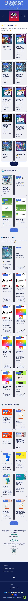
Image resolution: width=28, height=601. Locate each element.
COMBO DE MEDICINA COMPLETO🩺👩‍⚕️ (6, 188)
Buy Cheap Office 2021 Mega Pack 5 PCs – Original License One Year (20, 513)
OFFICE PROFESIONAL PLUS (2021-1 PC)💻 (20, 423)
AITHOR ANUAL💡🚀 (20, 387)
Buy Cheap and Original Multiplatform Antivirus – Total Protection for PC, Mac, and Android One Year (20, 486)
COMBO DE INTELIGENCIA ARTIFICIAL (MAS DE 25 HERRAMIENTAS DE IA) (20, 49)
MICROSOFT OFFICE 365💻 (6, 441)
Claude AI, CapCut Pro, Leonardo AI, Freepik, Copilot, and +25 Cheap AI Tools (20, 128)
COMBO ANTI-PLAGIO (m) (6, 154)
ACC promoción (19, 254)
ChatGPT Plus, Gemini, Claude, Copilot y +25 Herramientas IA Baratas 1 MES (20, 102)
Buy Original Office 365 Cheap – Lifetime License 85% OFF (7, 419)
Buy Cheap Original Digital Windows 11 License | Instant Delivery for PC (7, 465)
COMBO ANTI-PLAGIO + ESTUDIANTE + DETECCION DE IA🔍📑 (7, 77)
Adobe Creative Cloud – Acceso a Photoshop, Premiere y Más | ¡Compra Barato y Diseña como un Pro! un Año (20, 355)
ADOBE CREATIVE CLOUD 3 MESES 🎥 (20, 321)
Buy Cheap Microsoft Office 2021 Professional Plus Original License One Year (7, 514)
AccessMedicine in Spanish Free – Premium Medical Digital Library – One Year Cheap (7, 323)
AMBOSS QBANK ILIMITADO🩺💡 (20, 183)
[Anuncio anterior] (2, 4)
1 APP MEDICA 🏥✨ (7, 262)
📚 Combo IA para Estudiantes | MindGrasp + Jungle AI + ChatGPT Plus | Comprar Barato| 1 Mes (7, 128)
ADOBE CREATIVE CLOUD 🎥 (7, 387)
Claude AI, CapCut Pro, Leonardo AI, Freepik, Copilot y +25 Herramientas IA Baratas (7, 102)
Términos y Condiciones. (8, 568)
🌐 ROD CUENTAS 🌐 (11, 597)
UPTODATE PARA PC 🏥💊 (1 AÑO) (20, 220)
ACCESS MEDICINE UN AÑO (7, 289)
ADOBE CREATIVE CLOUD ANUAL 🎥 (7, 352)
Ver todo (14, 163)
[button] (2, 15)
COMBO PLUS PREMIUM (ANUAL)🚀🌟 (20, 154)
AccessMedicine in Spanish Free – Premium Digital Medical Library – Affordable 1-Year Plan (20, 291)
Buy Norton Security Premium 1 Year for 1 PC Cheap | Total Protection (20, 463)
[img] (14, 535)
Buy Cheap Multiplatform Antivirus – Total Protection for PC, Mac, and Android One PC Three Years (7, 489)
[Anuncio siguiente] (25, 4)
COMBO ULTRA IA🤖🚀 (7, 47)
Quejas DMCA (6, 565)
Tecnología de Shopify (20, 597)
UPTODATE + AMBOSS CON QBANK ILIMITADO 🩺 (7, 221)
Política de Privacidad (8, 571)
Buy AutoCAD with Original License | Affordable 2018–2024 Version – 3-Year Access (20, 441)
